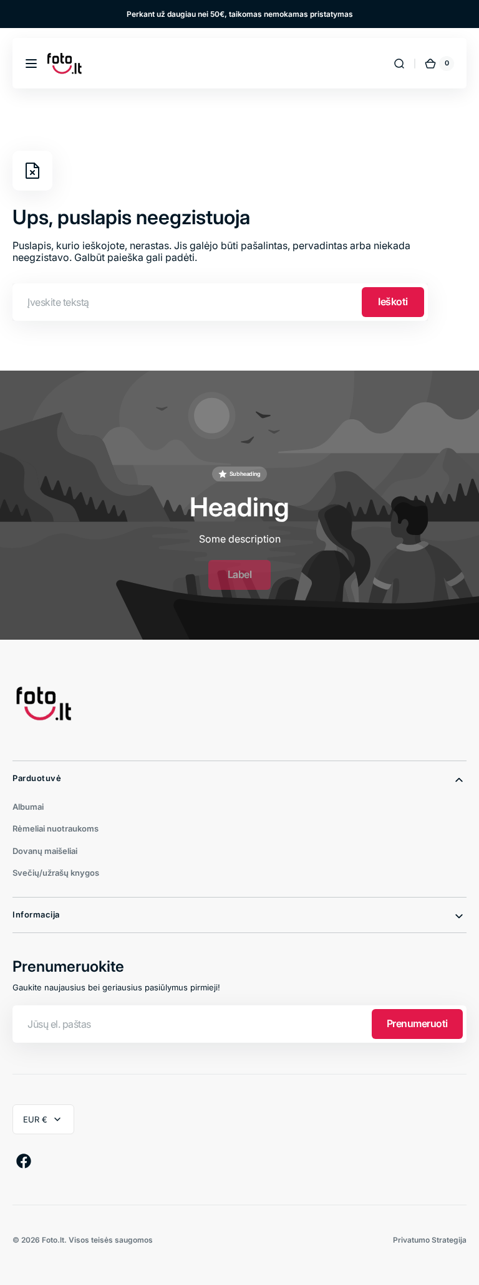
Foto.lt (53, 1240)
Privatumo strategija (430, 1240)
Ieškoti (393, 301)
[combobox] (220, 302)
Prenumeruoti (417, 1023)
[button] (31, 63)
